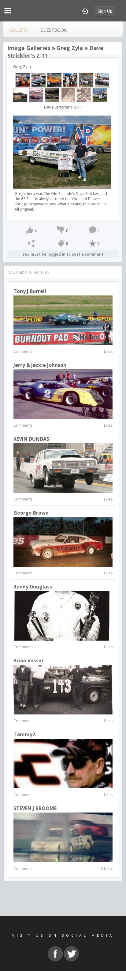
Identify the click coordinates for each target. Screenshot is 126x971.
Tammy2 (24, 734)
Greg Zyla (70, 47)
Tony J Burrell (29, 291)
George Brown (31, 512)
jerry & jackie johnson (39, 365)
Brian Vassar (28, 660)
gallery (18, 30)
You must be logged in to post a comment (62, 254)
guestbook (53, 30)
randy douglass (32, 586)
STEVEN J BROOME (35, 808)
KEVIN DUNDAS (31, 439)
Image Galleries (28, 47)
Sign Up (105, 11)
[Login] (85, 10)
